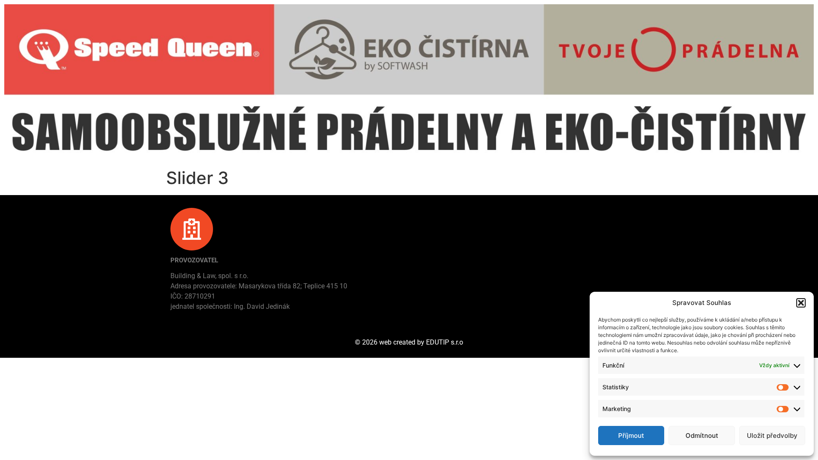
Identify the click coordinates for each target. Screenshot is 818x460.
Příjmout (631, 435)
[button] (801, 303)
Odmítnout (702, 435)
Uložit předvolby (772, 435)
